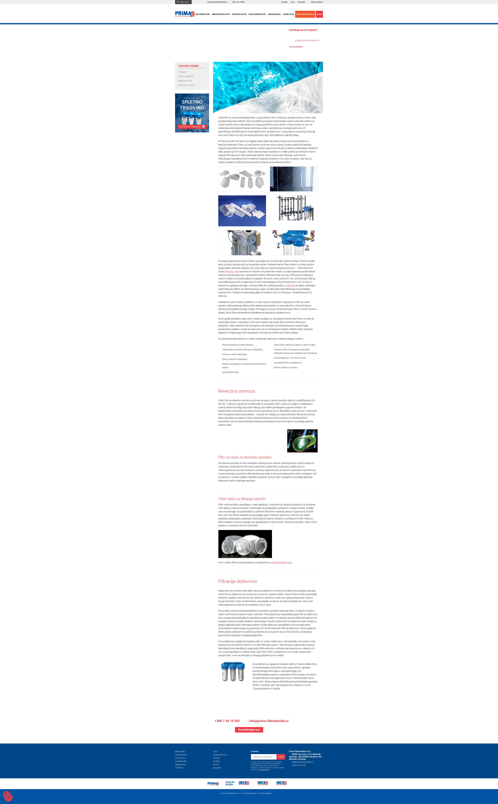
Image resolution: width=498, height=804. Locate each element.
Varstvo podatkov (265, 793)
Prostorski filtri (257, 14)
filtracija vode (232, 271)
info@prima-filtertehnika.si (217, 2)
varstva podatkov (264, 769)
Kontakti (284, 2)
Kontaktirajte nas (220, 755)
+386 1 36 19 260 (238, 2)
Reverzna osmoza (186, 85)
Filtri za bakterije (185, 76)
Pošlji (281, 757)
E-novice (254, 751)
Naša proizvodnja (305, 14)
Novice (216, 764)
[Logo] (186, 14)
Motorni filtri (203, 14)
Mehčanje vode (185, 81)
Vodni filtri (288, 14)
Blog (319, 14)
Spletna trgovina (317, 2)
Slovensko (184, 2)
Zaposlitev (302, 2)
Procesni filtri (239, 14)
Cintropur (182, 72)
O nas (292, 2)
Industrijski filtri (221, 14)
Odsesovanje (274, 14)
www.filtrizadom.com (281, 562)
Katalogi (216, 761)
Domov (178, 43)
